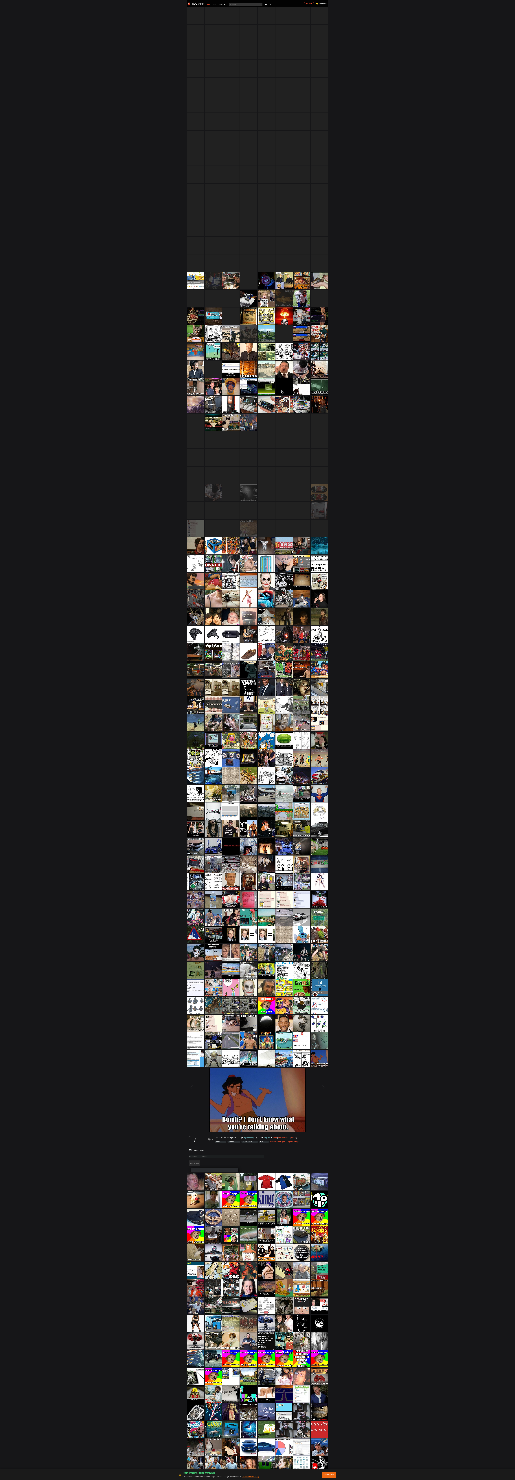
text (261, 1142)
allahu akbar (247, 1142)
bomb (218, 1142)
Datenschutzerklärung (250, 1477)
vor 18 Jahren (221, 1138)
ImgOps (267, 1138)
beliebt (215, 4)
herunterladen (283, 1138)
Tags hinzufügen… (294, 1142)
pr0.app (309, 3)
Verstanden (329, 1475)
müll (220, 4)
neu (208, 4)
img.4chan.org (248, 1138)
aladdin (231, 1142)
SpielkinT (233, 1138)
